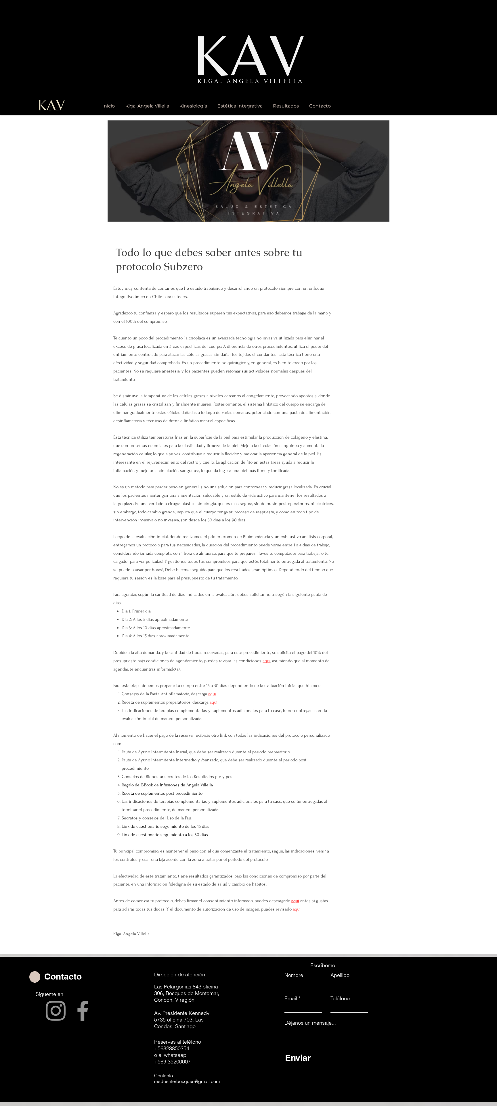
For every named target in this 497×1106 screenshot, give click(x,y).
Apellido (339, 975)
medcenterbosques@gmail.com (187, 1081)
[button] (239, 106)
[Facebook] (82, 1010)
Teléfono (340, 998)
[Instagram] (55, 1010)
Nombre (293, 975)
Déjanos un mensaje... (310, 1023)
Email (290, 998)
